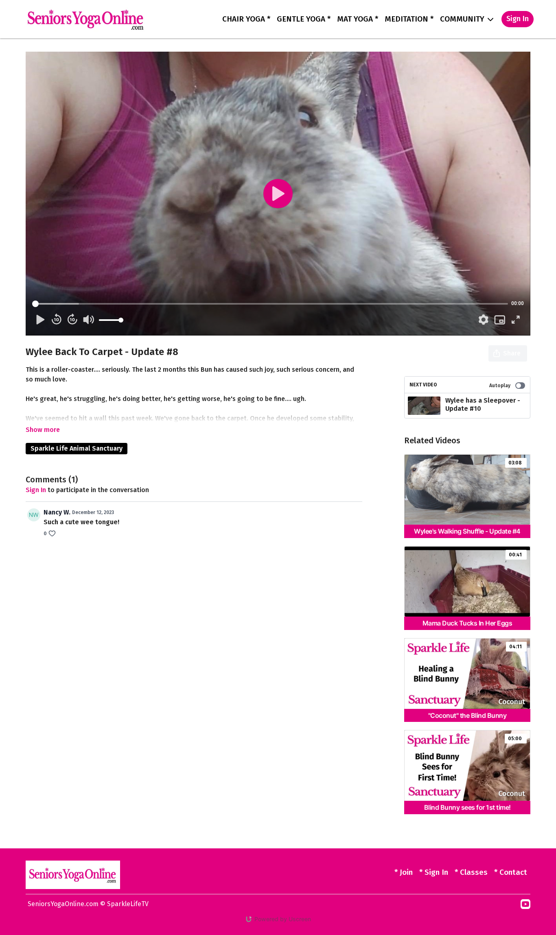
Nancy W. (57, 512)
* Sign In (433, 872)
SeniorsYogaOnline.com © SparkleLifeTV (88, 904)
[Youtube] (525, 904)
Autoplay (499, 385)
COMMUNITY (463, 19)
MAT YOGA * (357, 19)
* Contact (510, 872)
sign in (36, 490)
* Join (403, 872)
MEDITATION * (409, 19)
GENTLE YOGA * (304, 19)
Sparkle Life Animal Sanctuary (77, 448)
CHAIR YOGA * (246, 19)
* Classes (471, 872)
